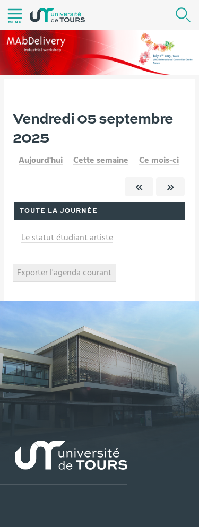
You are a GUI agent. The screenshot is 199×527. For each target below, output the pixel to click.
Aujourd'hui (41, 160)
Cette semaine (100, 160)
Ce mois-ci (159, 160)
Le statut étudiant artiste (67, 237)
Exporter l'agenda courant (64, 272)
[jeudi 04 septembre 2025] (139, 186)
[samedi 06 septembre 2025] (170, 186)
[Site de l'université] (63, 463)
